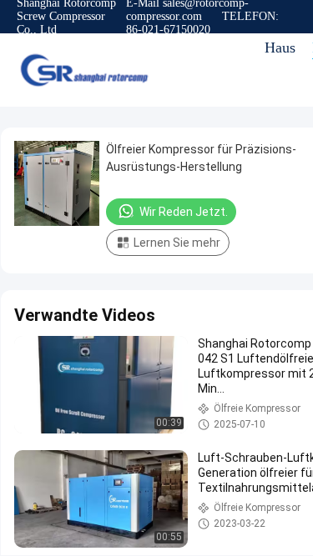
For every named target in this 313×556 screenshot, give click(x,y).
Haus (280, 47)
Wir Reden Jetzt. (183, 211)
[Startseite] (83, 70)
